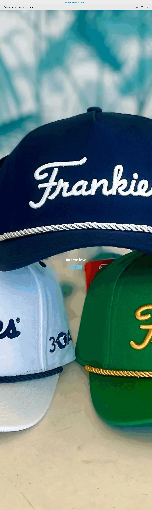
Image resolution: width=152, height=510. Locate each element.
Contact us (30, 7)
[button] (10, 7)
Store (21, 7)
